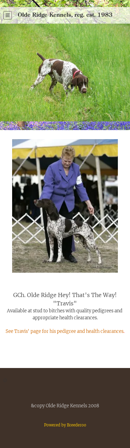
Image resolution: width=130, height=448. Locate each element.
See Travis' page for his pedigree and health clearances (64, 331)
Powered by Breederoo (65, 425)
